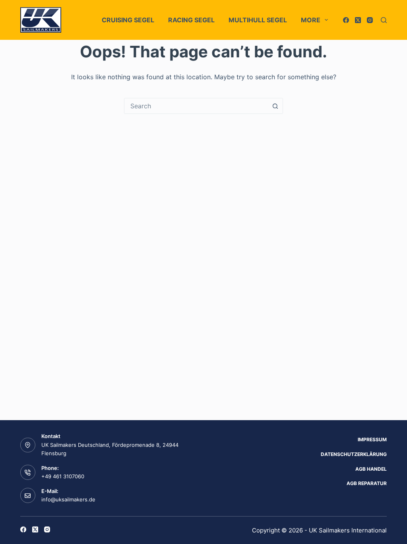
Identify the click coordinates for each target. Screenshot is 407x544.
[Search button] (275, 105)
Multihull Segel (258, 20)
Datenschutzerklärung (354, 454)
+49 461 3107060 (62, 476)
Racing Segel (191, 20)
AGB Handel (371, 469)
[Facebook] (346, 20)
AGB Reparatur (367, 483)
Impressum (372, 439)
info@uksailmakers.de (68, 499)
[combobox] (195, 106)
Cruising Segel (128, 20)
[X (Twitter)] (358, 20)
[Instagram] (370, 20)
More (310, 20)
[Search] (384, 20)
